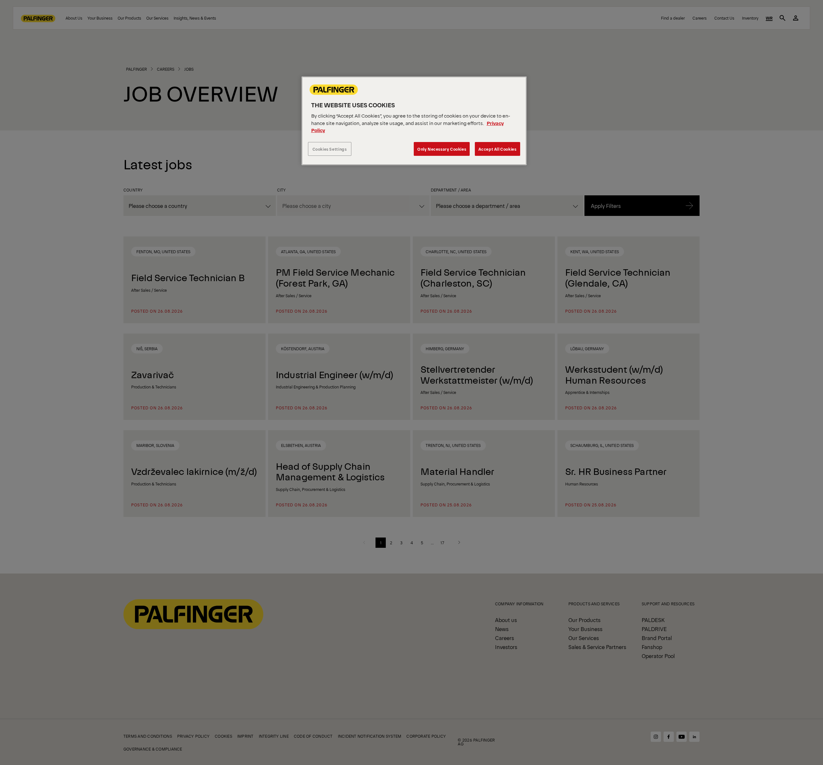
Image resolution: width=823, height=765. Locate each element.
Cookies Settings (329, 149)
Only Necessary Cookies (441, 149)
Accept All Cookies (497, 149)
